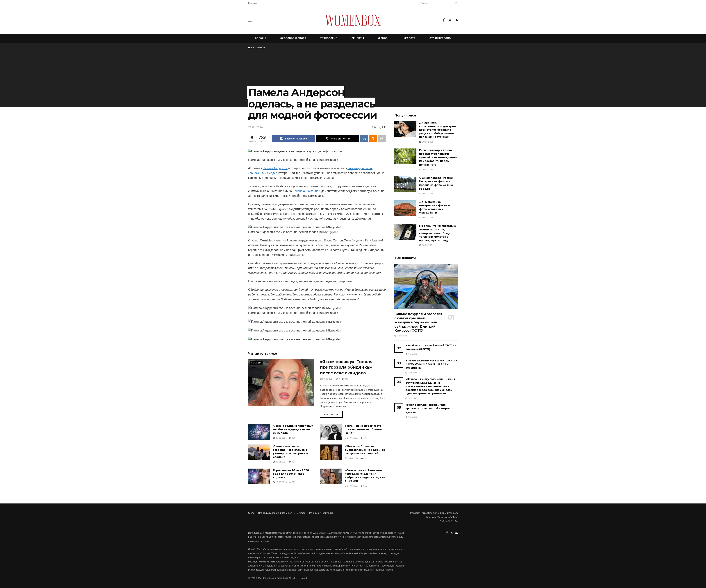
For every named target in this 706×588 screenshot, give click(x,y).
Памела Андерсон (275, 168)
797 (365, 438)
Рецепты (358, 38)
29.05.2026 (328, 379)
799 (293, 482)
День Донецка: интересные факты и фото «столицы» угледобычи (434, 207)
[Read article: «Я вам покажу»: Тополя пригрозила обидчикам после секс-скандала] (281, 382)
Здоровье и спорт (293, 38)
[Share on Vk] (364, 138)
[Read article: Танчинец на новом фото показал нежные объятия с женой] (331, 432)
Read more (333, 414)
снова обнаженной (307, 191)
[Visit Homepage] (353, 20)
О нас (251, 512)
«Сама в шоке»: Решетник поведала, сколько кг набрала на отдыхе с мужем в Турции (365, 476)
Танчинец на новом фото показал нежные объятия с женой (364, 429)
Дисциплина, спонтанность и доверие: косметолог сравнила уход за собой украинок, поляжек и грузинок (438, 130)
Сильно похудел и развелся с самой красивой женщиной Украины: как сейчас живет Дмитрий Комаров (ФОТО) (418, 322)
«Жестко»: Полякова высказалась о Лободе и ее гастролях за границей (365, 449)
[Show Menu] (250, 20)
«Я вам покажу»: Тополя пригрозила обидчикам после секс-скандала (346, 367)
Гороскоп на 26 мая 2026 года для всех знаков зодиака (291, 474)
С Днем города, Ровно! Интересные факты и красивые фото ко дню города (436, 183)
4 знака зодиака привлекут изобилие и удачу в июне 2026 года (293, 429)
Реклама (252, 3)
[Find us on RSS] (456, 20)
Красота (409, 38)
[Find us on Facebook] (444, 20)
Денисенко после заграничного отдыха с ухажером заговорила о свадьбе (290, 451)
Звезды (260, 38)
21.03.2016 (255, 127)
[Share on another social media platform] (382, 138)
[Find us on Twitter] (450, 20)
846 (346, 379)
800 (293, 438)
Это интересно (440, 38)
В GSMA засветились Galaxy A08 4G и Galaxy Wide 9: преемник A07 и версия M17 (431, 364)
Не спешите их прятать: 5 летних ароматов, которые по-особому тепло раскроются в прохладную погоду (437, 233)
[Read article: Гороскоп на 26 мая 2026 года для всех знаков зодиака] (259, 476)
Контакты (327, 512)
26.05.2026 (281, 438)
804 (293, 461)
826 (365, 458)
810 (365, 486)
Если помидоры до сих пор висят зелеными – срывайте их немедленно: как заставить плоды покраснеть (438, 157)
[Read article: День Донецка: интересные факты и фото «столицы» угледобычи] (405, 208)
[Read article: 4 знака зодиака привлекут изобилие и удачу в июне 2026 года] (259, 432)
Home (251, 47)
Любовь (384, 38)
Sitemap (301, 512)
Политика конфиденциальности (275, 512)
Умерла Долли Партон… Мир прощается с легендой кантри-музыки (427, 408)
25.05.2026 (353, 458)
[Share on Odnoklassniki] (373, 138)
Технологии (328, 38)
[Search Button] (455, 3)
